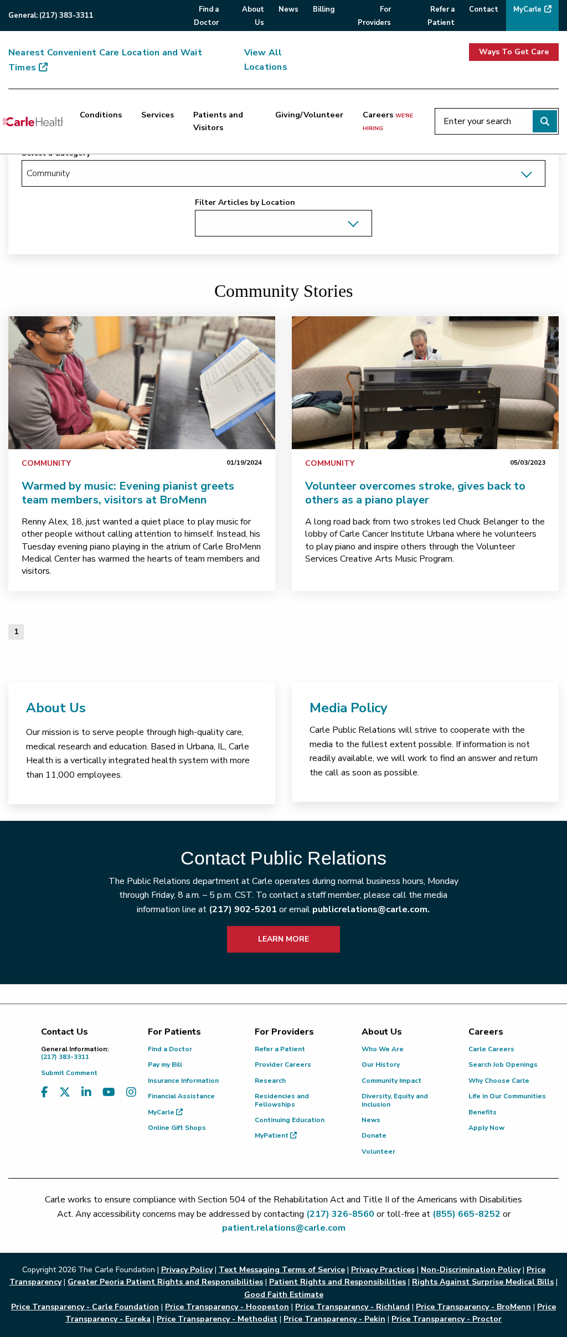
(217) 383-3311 (75, 1053)
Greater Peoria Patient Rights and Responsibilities (165, 1282)
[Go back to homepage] (33, 121)
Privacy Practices (383, 1269)
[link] (141, 382)
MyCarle (162, 1112)
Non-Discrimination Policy (470, 1269)
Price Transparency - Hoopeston (227, 1307)
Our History (381, 1064)
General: (51, 15)
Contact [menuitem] (483, 9)
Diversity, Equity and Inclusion (395, 1100)
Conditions (101, 114)
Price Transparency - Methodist (217, 1319)
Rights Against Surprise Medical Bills (483, 1282)
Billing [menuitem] (323, 9)
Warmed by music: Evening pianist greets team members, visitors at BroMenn (128, 493)
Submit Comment (69, 1072)
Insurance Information (183, 1080)
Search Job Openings (503, 1064)
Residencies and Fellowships (282, 1100)
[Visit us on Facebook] (44, 1092)
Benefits (482, 1112)
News (371, 1119)
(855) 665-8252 (466, 1214)
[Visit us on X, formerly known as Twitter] (64, 1092)
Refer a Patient (280, 1049)
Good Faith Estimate (283, 1294)
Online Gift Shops (177, 1127)
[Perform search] (545, 121)
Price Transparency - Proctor (446, 1319)
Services (157, 114)
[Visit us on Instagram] (131, 1092)
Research (270, 1080)
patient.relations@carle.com (284, 1228)
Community (46, 463)
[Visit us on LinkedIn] (86, 1092)
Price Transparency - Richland (352, 1307)
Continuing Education (289, 1119)
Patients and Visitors (218, 121)
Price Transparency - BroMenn (473, 1307)
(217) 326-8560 (340, 1214)
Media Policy (349, 708)
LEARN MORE (283, 939)
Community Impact (391, 1080)
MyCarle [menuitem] (527, 9)
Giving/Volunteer (309, 114)
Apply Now (486, 1127)
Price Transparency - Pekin (334, 1319)
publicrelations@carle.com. (371, 909)
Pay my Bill (165, 1064)
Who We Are (383, 1049)
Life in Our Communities (507, 1096)
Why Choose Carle (498, 1080)
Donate (374, 1135)
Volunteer (378, 1151)
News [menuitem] (288, 9)
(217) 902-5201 (243, 909)
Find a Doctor (170, 1049)
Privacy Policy (187, 1269)
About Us (56, 708)
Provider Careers (283, 1064)
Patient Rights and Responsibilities (337, 1282)
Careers (388, 120)
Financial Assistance (181, 1096)
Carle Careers (491, 1049)
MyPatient (272, 1135)
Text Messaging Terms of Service (282, 1269)
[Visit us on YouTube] (108, 1092)
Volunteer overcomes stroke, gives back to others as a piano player (415, 493)
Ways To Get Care (514, 52)
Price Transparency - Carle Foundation (85, 1307)
